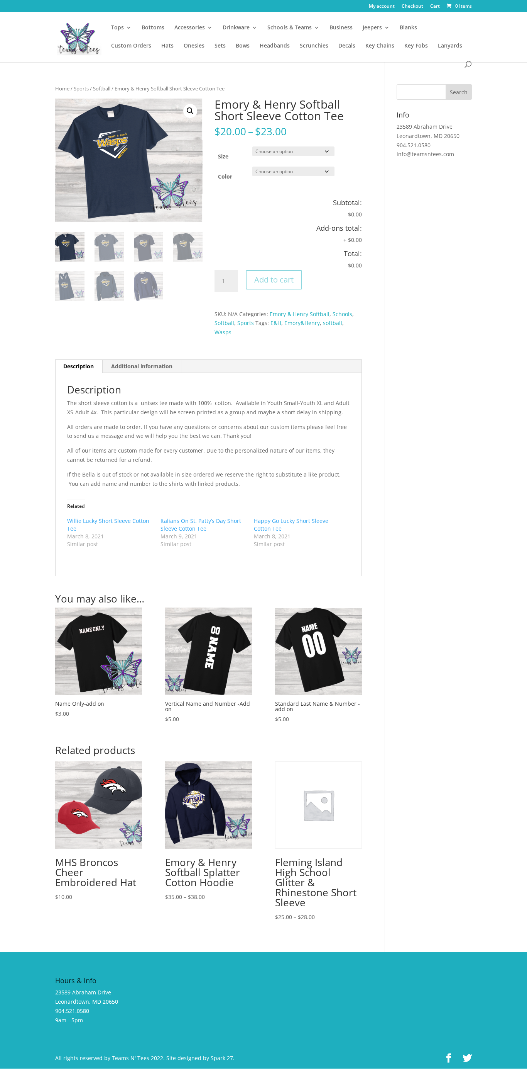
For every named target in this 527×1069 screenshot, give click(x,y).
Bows (243, 46)
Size (223, 156)
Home (62, 88)
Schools (342, 314)
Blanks (408, 28)
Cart (435, 6)
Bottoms (153, 28)
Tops (117, 28)
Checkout (412, 6)
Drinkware (236, 28)
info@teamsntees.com (425, 154)
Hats (167, 46)
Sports (81, 88)
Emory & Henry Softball (299, 314)
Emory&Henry (302, 323)
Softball (101, 88)
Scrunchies (314, 46)
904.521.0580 (414, 145)
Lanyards (450, 46)
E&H (275, 323)
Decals (346, 46)
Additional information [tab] (141, 366)
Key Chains (379, 46)
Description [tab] (78, 366)
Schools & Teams (289, 28)
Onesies (194, 46)
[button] (190, 111)
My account (382, 6)
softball (332, 323)
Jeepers (372, 28)
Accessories (189, 28)
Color (225, 176)
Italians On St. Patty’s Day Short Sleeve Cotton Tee (200, 524)
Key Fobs (416, 46)
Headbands (275, 46)
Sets (220, 46)
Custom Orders (131, 46)
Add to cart (274, 279)
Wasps (223, 332)
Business (341, 28)
